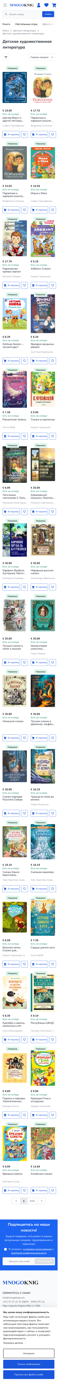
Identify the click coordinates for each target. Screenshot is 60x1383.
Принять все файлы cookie (28, 1374)
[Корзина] (54, 5)
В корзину (13, 134)
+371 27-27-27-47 (12, 1301)
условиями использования (37, 1249)
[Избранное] (46, 5)
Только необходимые (28, 1364)
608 (32, 1201)
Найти (48, 14)
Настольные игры (26, 24)
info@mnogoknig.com (14, 1297)
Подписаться (44, 1261)
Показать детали (13, 1342)
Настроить (29, 1353)
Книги (6, 24)
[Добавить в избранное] (24, 134)
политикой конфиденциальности (29, 1253)
